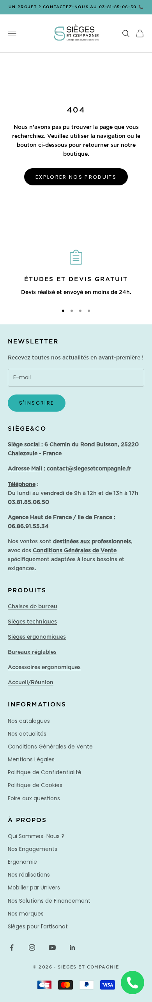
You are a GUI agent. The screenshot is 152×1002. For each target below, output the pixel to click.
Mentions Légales (31, 759)
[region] (76, 273)
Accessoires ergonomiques (44, 667)
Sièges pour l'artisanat (38, 926)
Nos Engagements (32, 849)
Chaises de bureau (32, 606)
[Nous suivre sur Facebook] (12, 947)
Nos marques (26, 913)
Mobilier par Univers (34, 887)
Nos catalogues (29, 721)
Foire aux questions (34, 798)
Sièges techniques (32, 622)
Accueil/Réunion (30, 682)
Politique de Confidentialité (44, 772)
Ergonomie (22, 862)
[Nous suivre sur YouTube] (52, 947)
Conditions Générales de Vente (50, 746)
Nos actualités (27, 734)
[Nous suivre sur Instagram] (32, 947)
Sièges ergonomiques (37, 637)
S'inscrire (36, 403)
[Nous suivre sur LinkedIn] (72, 947)
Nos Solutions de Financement (49, 901)
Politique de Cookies (35, 785)
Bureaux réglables (32, 652)
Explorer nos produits (76, 177)
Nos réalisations (29, 875)
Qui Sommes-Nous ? (36, 836)
